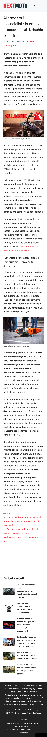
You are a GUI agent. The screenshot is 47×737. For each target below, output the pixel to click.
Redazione (21, 729)
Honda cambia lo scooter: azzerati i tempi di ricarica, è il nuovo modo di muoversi (22, 521)
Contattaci (37, 713)
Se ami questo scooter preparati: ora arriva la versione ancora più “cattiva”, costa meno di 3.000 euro (27, 591)
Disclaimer (23, 733)
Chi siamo (11, 729)
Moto (9, 513)
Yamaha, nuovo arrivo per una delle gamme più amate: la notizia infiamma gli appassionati (27, 624)
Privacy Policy (32, 729)
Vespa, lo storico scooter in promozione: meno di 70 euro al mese (27, 655)
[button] (34, 5)
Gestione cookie (41, 735)
